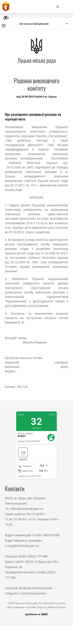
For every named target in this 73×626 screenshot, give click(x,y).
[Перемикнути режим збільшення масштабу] (6, 18)
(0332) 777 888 (37, 556)
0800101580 (51, 535)
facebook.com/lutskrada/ (36, 588)
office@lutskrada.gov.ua (27, 509)
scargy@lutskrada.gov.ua (22, 546)
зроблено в (33, 614)
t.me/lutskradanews (32, 593)
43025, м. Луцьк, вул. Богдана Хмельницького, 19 (25, 503)
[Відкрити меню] (3, 26)
